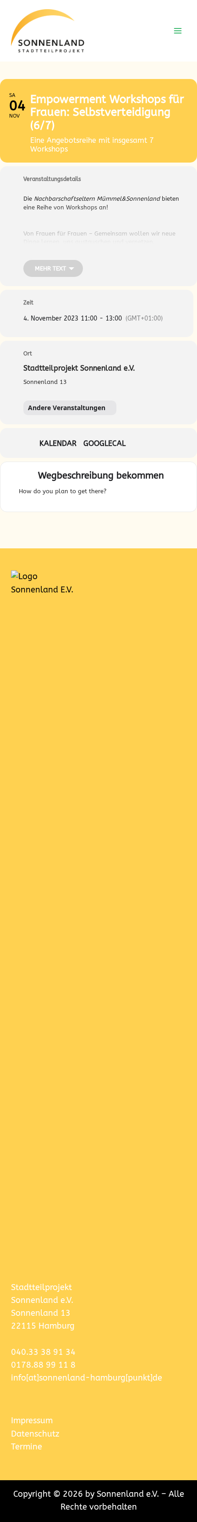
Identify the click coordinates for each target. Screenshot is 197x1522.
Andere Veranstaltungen (66, 407)
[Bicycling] (174, 493)
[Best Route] (115, 493)
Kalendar (58, 444)
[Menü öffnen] (177, 30)
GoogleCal (104, 444)
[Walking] (162, 493)
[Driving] (130, 493)
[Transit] (148, 493)
